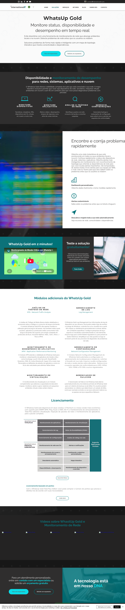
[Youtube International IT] (30, 2)
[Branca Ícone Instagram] (19, 2)
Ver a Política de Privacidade (68, 608)
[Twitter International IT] (27, 2)
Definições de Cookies (104, 607)
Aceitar (117, 607)
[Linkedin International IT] (21, 2)
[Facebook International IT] (24, 2)
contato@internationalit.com (95, 2)
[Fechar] (123, 607)
